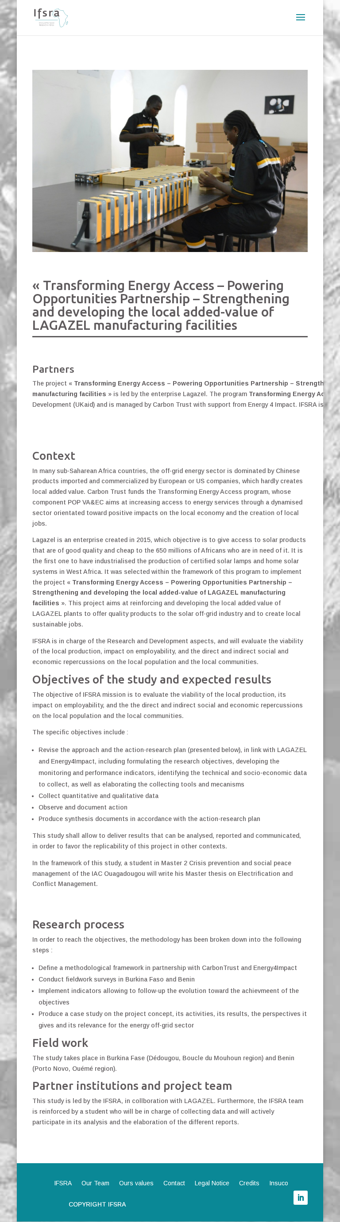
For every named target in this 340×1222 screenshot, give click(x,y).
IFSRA (63, 1183)
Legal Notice (212, 1183)
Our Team (95, 1183)
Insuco (278, 1183)
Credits (249, 1183)
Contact (174, 1183)
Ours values (136, 1183)
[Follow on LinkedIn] (301, 1198)
